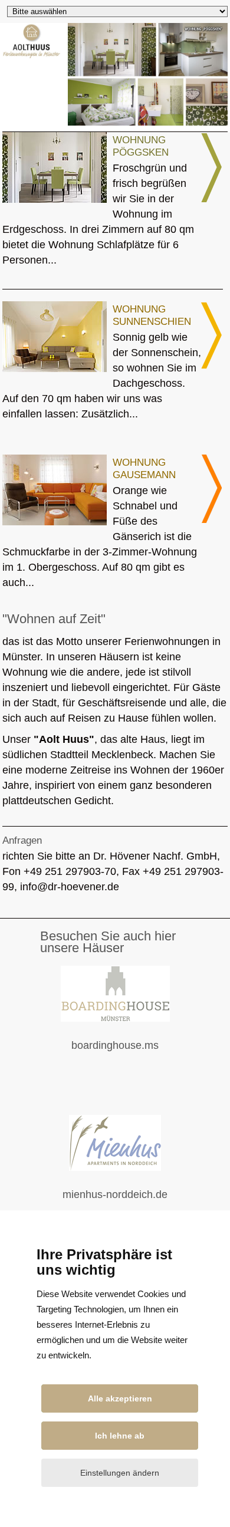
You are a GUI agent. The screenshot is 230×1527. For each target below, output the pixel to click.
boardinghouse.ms (130, 1053)
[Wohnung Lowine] (212, 200)
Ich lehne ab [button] (119, 1435)
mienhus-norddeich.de (126, 1202)
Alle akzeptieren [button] (120, 1398)
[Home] (31, 55)
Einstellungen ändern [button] (119, 1472)
